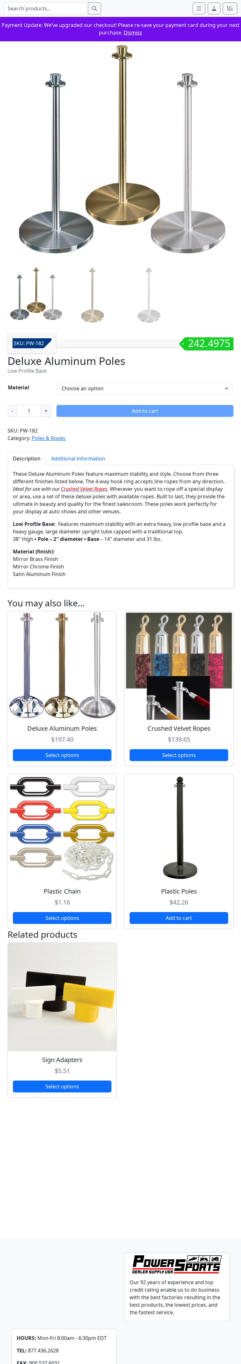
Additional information (78, 458)
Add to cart (145, 410)
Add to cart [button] (179, 918)
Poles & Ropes (49, 438)
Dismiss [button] (133, 32)
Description (26, 458)
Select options (62, 755)
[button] (214, 8)
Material (18, 387)
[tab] (27, 458)
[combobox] (46, 8)
